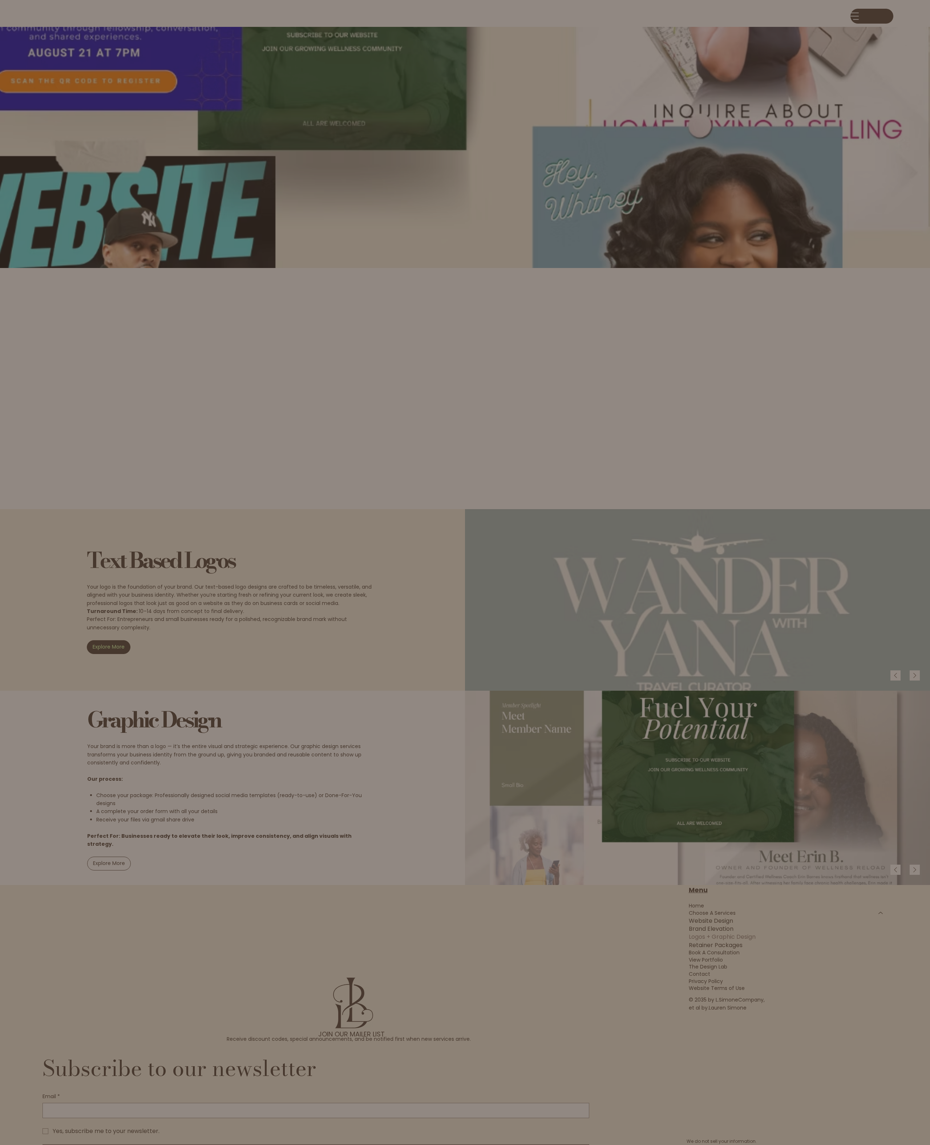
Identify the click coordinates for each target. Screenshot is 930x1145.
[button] (643, 495)
